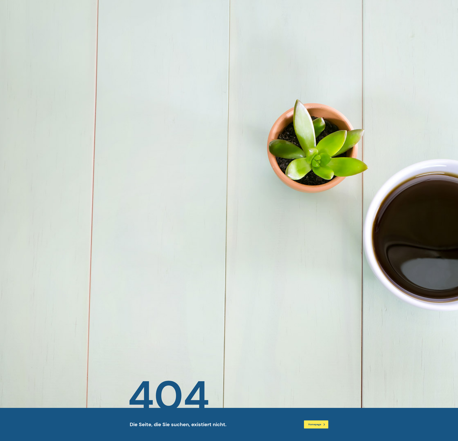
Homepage (314, 424)
